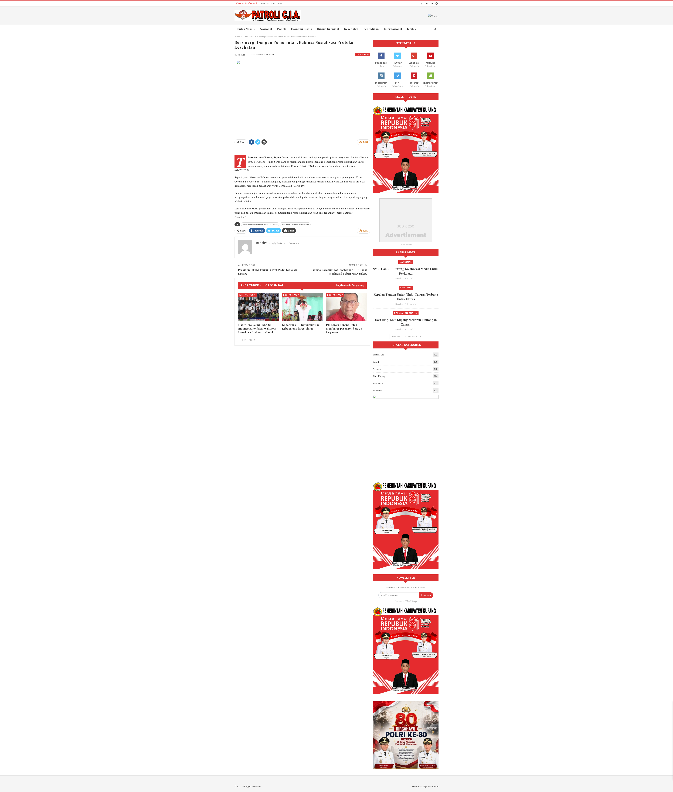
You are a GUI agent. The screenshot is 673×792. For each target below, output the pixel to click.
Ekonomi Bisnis (301, 29)
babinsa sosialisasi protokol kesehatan (260, 224)
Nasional (266, 29)
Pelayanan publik (405, 313)
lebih (410, 29)
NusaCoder (433, 786)
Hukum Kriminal (328, 29)
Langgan (426, 595)
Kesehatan (351, 29)
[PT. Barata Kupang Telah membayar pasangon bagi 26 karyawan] (346, 307)
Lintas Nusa (244, 29)
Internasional (393, 29)
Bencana (406, 287)
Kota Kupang (379, 376)
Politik (281, 29)
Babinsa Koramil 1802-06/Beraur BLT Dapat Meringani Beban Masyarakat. (339, 271)
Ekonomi (377, 390)
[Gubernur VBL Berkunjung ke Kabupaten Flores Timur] (302, 307)
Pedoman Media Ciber (271, 3)
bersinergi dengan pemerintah (295, 224)
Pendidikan (371, 29)
